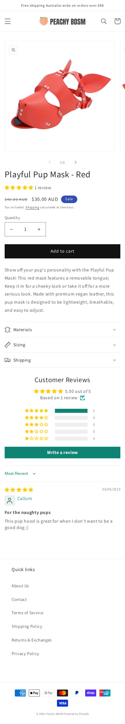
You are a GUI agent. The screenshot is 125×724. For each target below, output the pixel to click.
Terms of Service (28, 612)
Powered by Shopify (76, 714)
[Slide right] (75, 162)
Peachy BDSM (54, 714)
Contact (19, 599)
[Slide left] (49, 162)
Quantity (12, 217)
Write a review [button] (62, 452)
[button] (7, 21)
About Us (20, 585)
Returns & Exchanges (32, 640)
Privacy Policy (25, 653)
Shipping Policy (27, 626)
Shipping (32, 207)
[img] (19, 490)
